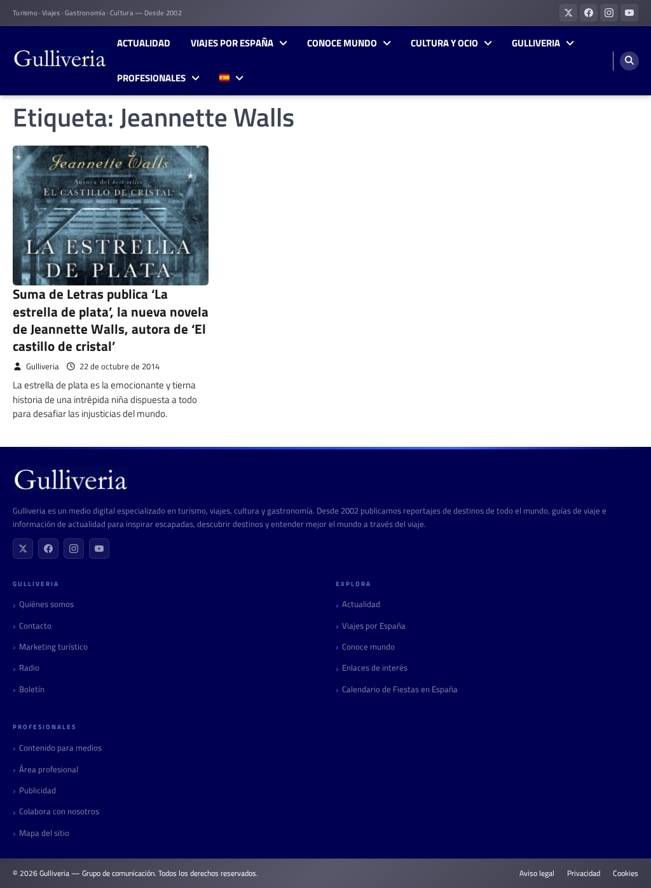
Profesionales (151, 78)
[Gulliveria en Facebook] (589, 13)
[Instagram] (74, 548)
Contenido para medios (60, 748)
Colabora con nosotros (59, 811)
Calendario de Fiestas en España (400, 689)
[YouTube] (99, 548)
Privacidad (583, 873)
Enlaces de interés (375, 668)
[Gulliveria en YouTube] (629, 13)
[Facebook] (48, 548)
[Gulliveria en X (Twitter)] (568, 13)
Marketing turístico (53, 647)
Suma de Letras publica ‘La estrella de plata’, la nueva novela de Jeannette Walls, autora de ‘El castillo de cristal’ (111, 319)
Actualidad (143, 43)
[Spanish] (231, 78)
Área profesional (48, 769)
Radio (29, 668)
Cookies (625, 873)
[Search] (629, 61)
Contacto (35, 626)
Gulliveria (536, 43)
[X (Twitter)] (23, 548)
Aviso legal (536, 873)
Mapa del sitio (44, 833)
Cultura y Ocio (444, 43)
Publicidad (37, 790)
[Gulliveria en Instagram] (609, 13)
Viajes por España (232, 43)
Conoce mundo (342, 43)
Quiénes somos (46, 604)
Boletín (32, 689)
